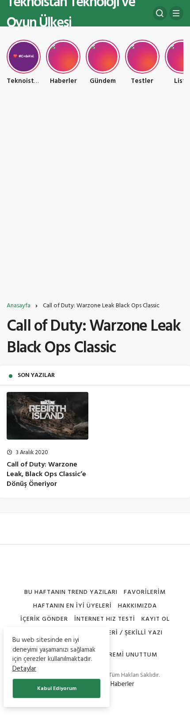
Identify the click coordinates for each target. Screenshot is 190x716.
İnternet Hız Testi (104, 619)
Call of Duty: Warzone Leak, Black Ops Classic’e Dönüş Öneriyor (46, 474)
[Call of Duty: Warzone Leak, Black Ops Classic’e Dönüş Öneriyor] (47, 416)
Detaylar (24, 669)
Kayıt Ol (155, 619)
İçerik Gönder (44, 619)
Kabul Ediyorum (56, 688)
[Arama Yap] (160, 13)
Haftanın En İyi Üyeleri (72, 606)
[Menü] (176, 13)
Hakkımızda (137, 606)
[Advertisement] (95, 196)
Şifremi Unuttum (128, 655)
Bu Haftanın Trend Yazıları (70, 592)
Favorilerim (145, 592)
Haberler (122, 684)
